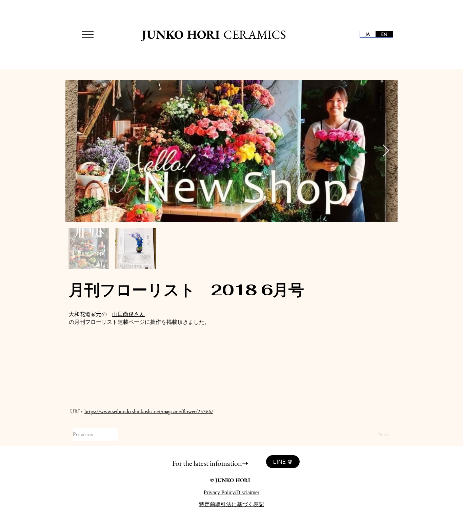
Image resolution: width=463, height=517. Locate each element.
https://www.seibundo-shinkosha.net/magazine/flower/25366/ (148, 411)
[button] (88, 34)
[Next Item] (386, 151)
